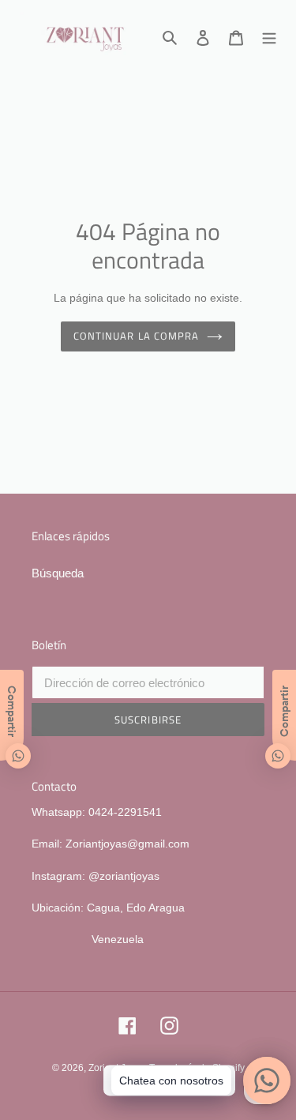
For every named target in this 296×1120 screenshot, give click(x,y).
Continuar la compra (136, 336)
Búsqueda (58, 573)
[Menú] (269, 37)
